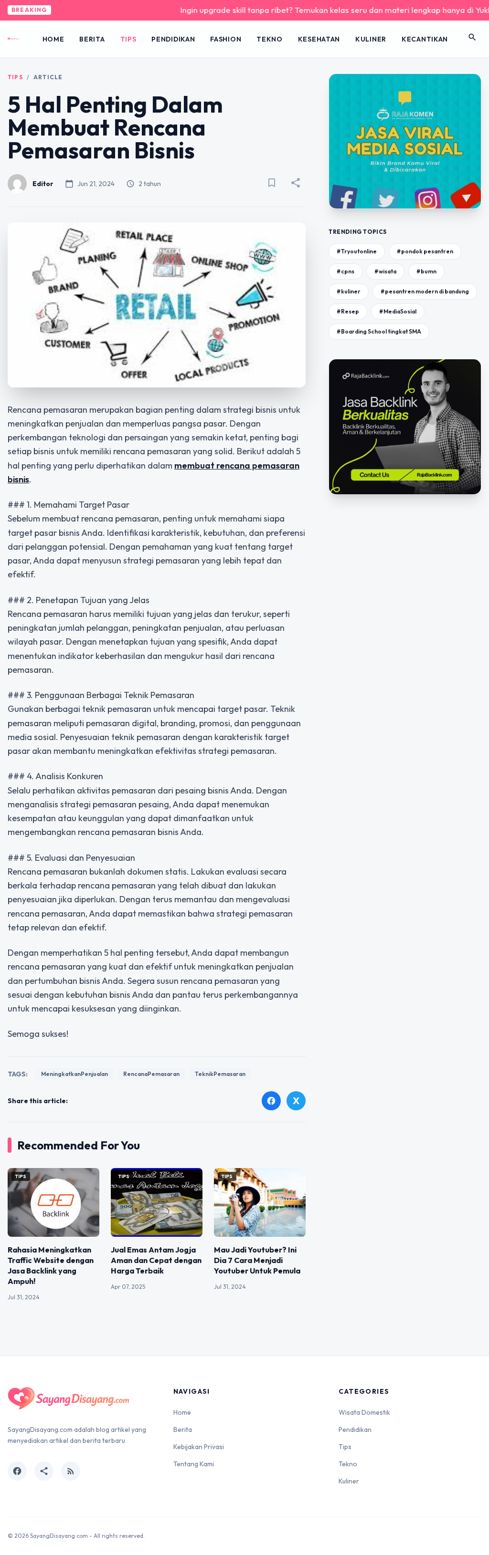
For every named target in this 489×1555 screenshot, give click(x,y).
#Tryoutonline (357, 251)
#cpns (345, 271)
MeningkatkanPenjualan (74, 1073)
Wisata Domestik (364, 1412)
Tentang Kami (193, 1464)
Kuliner (370, 39)
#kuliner (349, 291)
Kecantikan (425, 39)
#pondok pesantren (425, 251)
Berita (92, 39)
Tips (128, 39)
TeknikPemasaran (220, 1073)
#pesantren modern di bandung (425, 291)
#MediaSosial (397, 311)
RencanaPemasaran (151, 1073)
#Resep (348, 311)
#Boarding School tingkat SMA (379, 331)
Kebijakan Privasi (198, 1446)
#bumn (426, 271)
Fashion (225, 39)
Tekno (269, 39)
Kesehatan (319, 39)
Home (53, 39)
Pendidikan (173, 39)
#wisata (385, 271)
